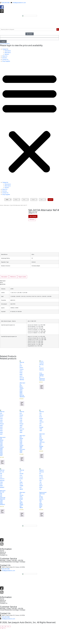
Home (1, 205)
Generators (8, 51)
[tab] (32, 219)
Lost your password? (5, 43)
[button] (29, 122)
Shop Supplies (6, 61)
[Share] (6, 626)
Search (50, 199)
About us (3, 552)
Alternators (8, 52)
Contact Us (5, 59)
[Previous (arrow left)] (1, 628)
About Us (4, 56)
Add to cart (22, 404)
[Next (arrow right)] (4, 628)
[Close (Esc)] (9, 626)
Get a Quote (33, 216)
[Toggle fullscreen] (4, 626)
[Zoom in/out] (1, 626)
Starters (7, 54)
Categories (5, 49)
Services (4, 57)
